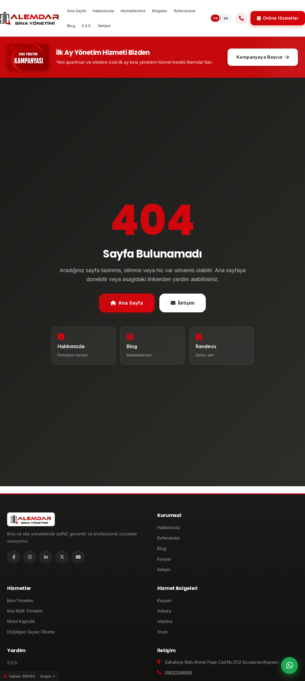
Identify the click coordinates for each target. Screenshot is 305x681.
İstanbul (164, 621)
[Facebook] (13, 557)
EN (226, 18)
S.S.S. (12, 662)
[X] (62, 557)
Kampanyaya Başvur (259, 57)
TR (215, 18)
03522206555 (178, 672)
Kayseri (164, 600)
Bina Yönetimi (20, 600)
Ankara (164, 610)
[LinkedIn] (45, 557)
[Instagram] (29, 557)
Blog (161, 548)
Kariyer (164, 559)
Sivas (162, 631)
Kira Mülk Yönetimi (25, 610)
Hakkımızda (168, 527)
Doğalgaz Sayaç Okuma (31, 631)
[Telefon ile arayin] (241, 18)
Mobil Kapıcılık (21, 621)
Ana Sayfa (130, 303)
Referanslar (168, 537)
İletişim (186, 303)
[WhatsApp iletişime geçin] (289, 665)
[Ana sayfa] (29, 18)
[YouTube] (78, 557)
